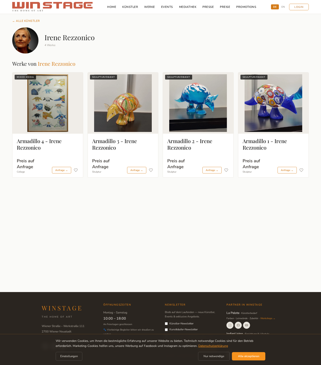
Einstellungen (69, 356)
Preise (225, 7)
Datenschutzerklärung (213, 346)
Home (111, 7)
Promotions (246, 7)
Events (167, 7)
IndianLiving (234, 334)
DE (275, 7)
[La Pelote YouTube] (246, 325)
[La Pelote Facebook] (238, 325)
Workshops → (267, 318)
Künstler (130, 7)
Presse (208, 7)
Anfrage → (61, 170)
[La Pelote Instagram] (229, 325)
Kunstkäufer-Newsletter (183, 329)
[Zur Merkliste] (76, 170)
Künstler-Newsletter (181, 323)
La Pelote (232, 313)
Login (299, 7)
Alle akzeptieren (248, 356)
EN (283, 7)
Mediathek (188, 7)
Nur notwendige (214, 356)
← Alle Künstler (26, 21)
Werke (149, 7)
